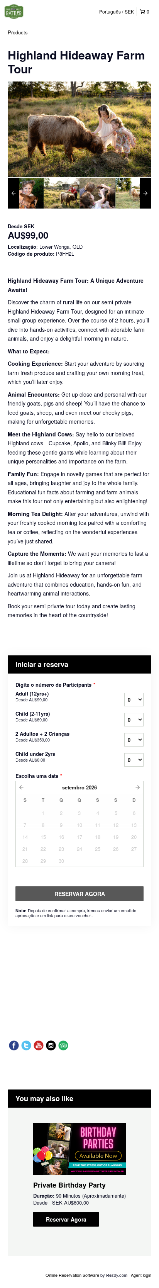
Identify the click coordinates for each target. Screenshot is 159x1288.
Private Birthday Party (69, 1185)
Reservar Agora (66, 1219)
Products (18, 32)
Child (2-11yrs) (32, 716)
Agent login (141, 1275)
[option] (26, 193)
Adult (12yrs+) (32, 696)
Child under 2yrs (35, 756)
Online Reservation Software (72, 1275)
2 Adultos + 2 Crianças (42, 736)
